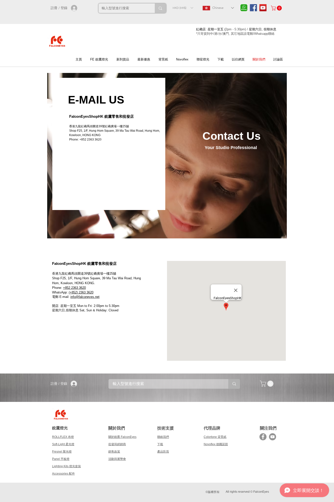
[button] (182, 7)
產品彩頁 (163, 451)
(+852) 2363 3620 (81, 292)
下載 (160, 444)
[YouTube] (272, 436)
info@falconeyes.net (85, 297)
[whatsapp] (243, 7)
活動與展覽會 (117, 459)
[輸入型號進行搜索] (160, 8)
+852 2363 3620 (74, 288)
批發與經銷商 (117, 444)
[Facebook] (263, 436)
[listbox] (182, 7)
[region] (167, 155)
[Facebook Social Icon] (253, 7)
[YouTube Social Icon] (263, 7)
